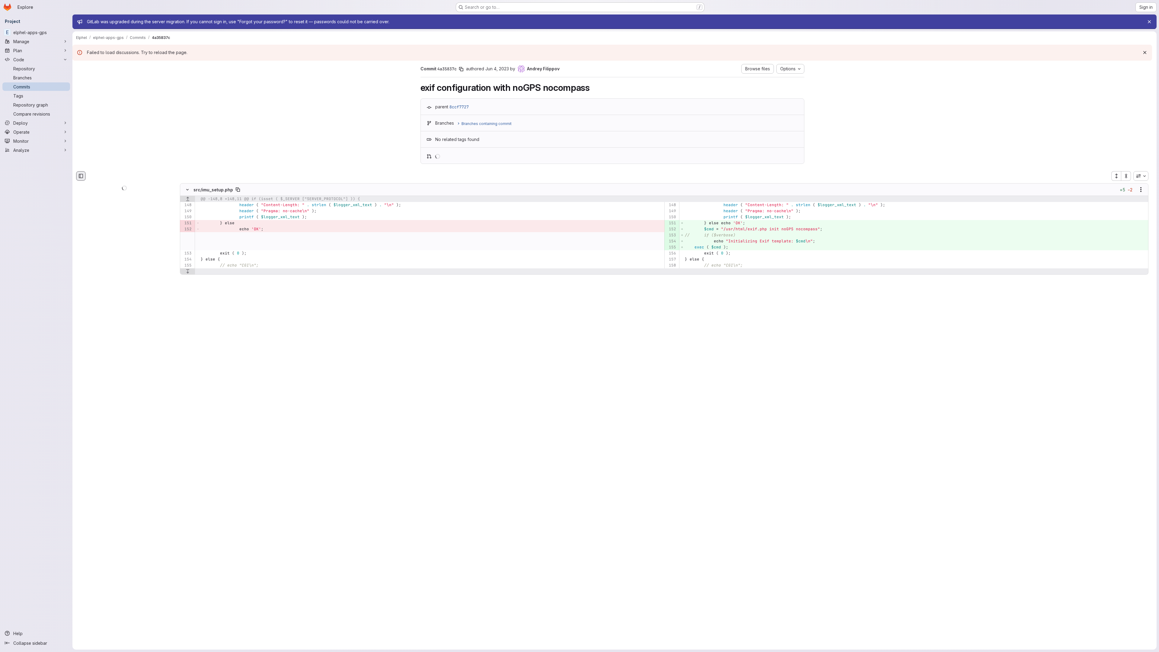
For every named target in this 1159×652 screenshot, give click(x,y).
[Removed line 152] (187, 229)
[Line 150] (187, 217)
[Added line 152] (671, 229)
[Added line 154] (671, 241)
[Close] (1149, 21)
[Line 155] (187, 266)
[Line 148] (187, 205)
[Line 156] (671, 254)
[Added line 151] (671, 223)
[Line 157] (671, 260)
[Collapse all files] (1126, 176)
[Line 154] (187, 260)
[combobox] (1140, 176)
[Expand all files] (1116, 176)
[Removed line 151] (187, 223)
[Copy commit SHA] (461, 69)
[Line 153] (187, 254)
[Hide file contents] (187, 189)
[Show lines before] (187, 199)
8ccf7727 (459, 107)
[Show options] (1141, 189)
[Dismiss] (1144, 52)
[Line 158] (671, 266)
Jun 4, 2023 (497, 68)
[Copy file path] (237, 189)
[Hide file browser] (81, 176)
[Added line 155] (671, 248)
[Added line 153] (671, 235)
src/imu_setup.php (213, 189)
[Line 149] (187, 211)
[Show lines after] (187, 272)
